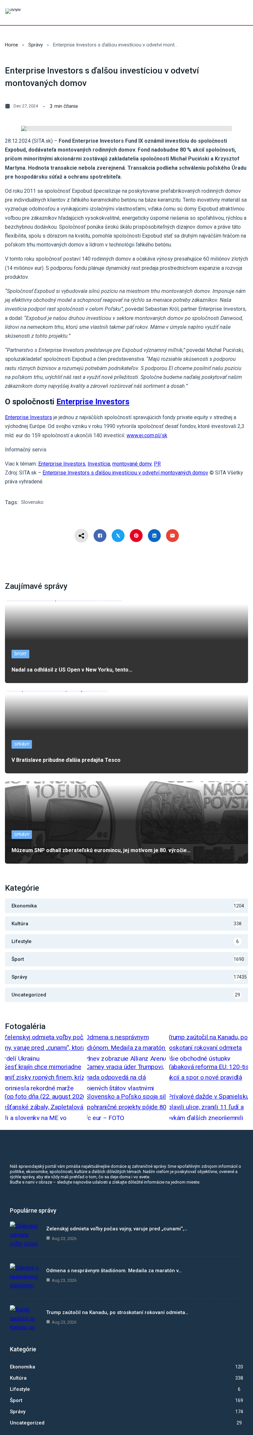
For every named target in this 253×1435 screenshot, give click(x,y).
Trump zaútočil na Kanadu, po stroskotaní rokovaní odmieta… (117, 1312)
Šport (20, 653)
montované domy (132, 464)
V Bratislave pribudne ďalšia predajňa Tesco (66, 760)
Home (11, 45)
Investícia (99, 464)
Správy (35, 45)
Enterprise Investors (28, 417)
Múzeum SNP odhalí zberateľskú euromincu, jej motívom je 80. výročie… (101, 850)
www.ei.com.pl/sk (146, 435)
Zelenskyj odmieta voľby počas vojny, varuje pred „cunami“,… (116, 1229)
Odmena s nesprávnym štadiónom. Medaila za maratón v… (114, 1271)
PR (157, 464)
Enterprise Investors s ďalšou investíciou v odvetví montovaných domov (125, 473)
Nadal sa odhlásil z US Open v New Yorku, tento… (72, 670)
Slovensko (32, 502)
